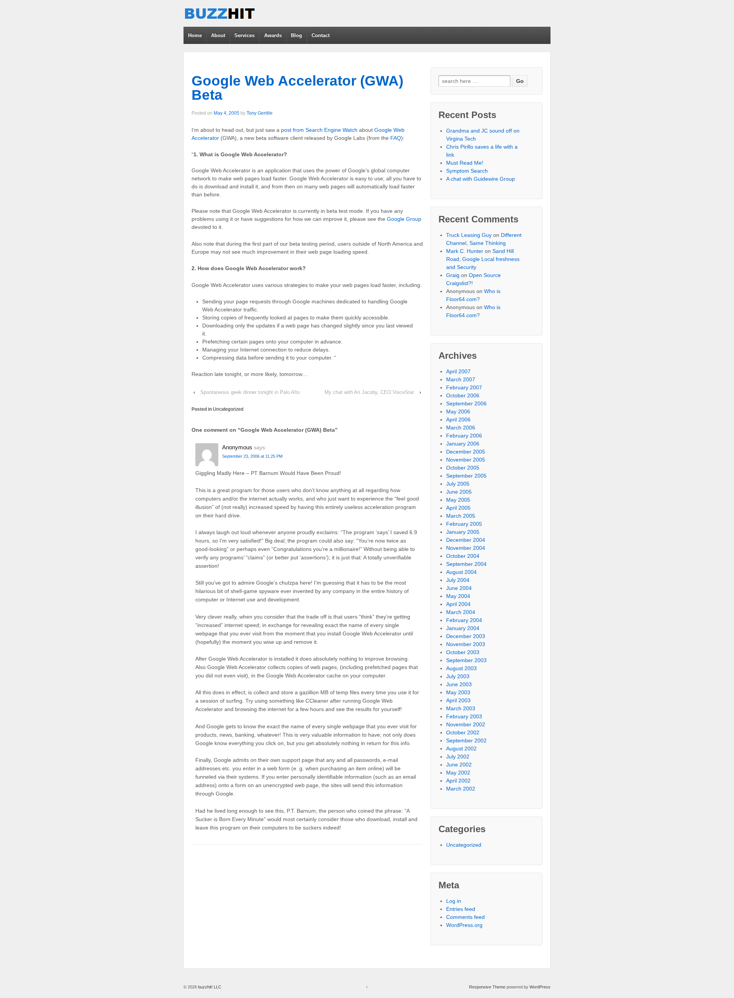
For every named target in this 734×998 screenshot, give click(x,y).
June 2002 (459, 764)
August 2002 (461, 748)
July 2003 (457, 676)
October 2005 (462, 468)
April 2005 (458, 508)
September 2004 (466, 564)
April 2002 (458, 781)
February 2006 (464, 436)
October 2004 (462, 556)
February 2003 (464, 716)
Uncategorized (228, 409)
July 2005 (457, 484)
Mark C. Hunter (464, 251)
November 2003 (465, 644)
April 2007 (458, 371)
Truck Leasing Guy (469, 235)
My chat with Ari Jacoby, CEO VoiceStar (369, 392)
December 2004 (465, 540)
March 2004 (460, 612)
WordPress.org (464, 925)
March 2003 (460, 708)
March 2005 (460, 516)
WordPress (539, 987)
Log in (453, 901)
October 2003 (462, 652)
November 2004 (465, 548)
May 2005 (458, 500)
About (218, 35)
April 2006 (458, 419)
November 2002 (465, 724)
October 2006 (462, 395)
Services (244, 35)
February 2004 (464, 620)
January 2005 (462, 532)
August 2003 (461, 668)
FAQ (395, 138)
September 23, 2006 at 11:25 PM (252, 456)
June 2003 (459, 684)
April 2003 (458, 700)
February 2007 (464, 387)
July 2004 (457, 580)
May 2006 (458, 411)
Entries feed (460, 909)
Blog (296, 35)
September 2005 (466, 476)
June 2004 (459, 588)
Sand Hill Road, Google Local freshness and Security (483, 259)
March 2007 (460, 379)
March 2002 (460, 789)
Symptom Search (467, 171)
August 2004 (461, 572)
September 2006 (466, 403)
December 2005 (465, 452)
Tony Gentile (260, 113)
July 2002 (457, 756)
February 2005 (464, 524)
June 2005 (459, 492)
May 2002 (458, 773)
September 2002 (466, 740)
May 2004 (458, 596)
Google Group (404, 219)
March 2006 (460, 427)
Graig (453, 275)
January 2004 (462, 628)
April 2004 (458, 604)
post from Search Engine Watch (319, 130)
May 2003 (458, 692)
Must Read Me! (464, 163)
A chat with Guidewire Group (480, 179)
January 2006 (462, 444)
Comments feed (465, 917)
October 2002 (462, 732)
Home (195, 35)
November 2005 (465, 460)
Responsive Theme (487, 987)
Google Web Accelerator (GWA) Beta (297, 88)
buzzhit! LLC (209, 987)
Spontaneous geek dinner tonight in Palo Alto (250, 392)
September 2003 (466, 660)
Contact (321, 35)
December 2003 (465, 636)
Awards (273, 35)
